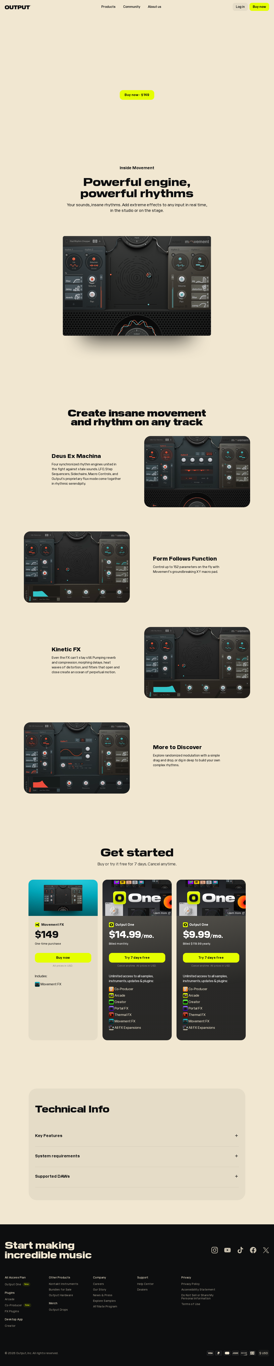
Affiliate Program (105, 1306)
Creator (10, 1325)
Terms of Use (190, 1304)
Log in (240, 7)
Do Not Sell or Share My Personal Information (197, 1297)
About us (154, 7)
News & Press (103, 1295)
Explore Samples (104, 1300)
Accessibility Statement (198, 1289)
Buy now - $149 (137, 95)
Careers (98, 1284)
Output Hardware (61, 1295)
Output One (13, 1284)
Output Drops (58, 1309)
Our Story (99, 1289)
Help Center (145, 1284)
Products (108, 7)
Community (131, 7)
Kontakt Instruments (63, 1284)
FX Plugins (12, 1311)
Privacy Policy (190, 1284)
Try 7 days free (137, 958)
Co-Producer (13, 1305)
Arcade (9, 1299)
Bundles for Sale (60, 1289)
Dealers (142, 1289)
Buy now (259, 7)
